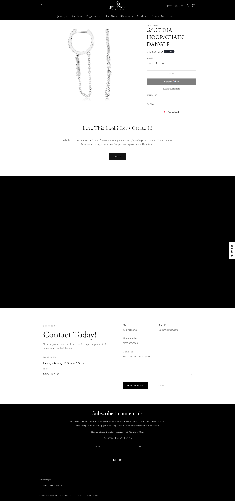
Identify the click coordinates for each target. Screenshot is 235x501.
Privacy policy (78, 495)
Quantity (150, 58)
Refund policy (65, 495)
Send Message (135, 385)
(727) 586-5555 (51, 373)
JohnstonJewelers (51, 495)
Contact (117, 156)
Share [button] (152, 104)
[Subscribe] (140, 446)
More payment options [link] (171, 88)
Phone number (130, 338)
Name (126, 325)
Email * (162, 325)
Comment (128, 351)
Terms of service (92, 495)
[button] (42, 5)
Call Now (159, 385)
